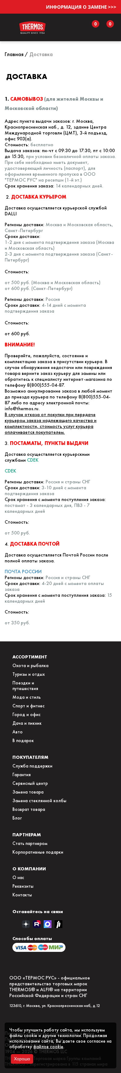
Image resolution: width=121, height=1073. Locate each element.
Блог (17, 818)
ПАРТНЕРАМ (26, 835)
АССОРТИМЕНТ (29, 657)
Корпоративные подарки (37, 852)
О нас (18, 877)
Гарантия (21, 774)
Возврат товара (28, 809)
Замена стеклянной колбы (39, 800)
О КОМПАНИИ (29, 869)
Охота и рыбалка (30, 665)
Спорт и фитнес (28, 706)
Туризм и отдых (28, 674)
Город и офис (26, 714)
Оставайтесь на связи (37, 911)
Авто (17, 732)
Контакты (22, 895)
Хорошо (22, 1058)
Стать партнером (29, 843)
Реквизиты (23, 886)
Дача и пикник (27, 723)
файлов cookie (48, 1046)
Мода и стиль (26, 697)
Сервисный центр (30, 783)
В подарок (23, 740)
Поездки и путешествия (25, 685)
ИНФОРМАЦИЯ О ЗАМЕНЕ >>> (81, 7)
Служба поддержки (32, 766)
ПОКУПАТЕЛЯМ (30, 757)
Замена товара (27, 792)
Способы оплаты (32, 938)
